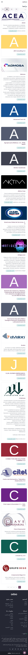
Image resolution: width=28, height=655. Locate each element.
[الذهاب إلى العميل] (14, 16)
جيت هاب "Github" (9, 603)
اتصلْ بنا (11, 616)
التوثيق (25, 603)
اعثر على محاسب (23, 622)
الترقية (25, 617)
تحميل (12, 601)
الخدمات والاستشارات (12, 30)
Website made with (15, 653)
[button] (2, 2)
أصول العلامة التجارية (9, 614)
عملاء (12, 625)
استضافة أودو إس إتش (22, 613)
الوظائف (11, 618)
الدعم (26, 615)
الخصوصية (7, 627)
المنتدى (25, 604)
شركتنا (11, 613)
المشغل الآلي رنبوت (9, 605)
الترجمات (11, 607)
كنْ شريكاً (25, 626)
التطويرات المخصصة (23, 618)
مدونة (12, 623)
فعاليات (11, 620)
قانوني (11, 627)
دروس (26, 601)
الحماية (11, 628)
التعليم (26, 620)
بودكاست (11, 621)
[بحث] (16, 9)
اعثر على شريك (24, 625)
